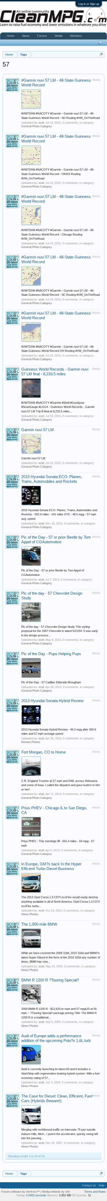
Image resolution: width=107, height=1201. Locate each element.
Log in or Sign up (88, 3)
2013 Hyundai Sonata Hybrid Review (52, 701)
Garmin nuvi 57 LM (37, 430)
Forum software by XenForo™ (21, 1191)
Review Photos (30, 742)
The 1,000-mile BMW (39, 924)
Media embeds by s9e (56, 1191)
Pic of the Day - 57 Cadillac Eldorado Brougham (51, 682)
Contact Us (89, 1185)
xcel (41, 122)
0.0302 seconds (36, 1195)
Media (58, 35)
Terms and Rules (95, 1191)
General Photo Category (36, 126)
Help (101, 1185)
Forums (42, 35)
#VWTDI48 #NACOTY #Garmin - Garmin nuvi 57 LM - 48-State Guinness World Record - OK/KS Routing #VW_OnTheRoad (57, 174)
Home (10, 35)
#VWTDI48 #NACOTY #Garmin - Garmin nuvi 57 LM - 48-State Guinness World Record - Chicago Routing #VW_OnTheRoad (57, 234)
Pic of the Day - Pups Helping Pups (51, 654)
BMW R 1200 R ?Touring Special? (50, 980)
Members (76, 35)
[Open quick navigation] (101, 54)
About (25, 35)
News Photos (29, 914)
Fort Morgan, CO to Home (43, 752)
